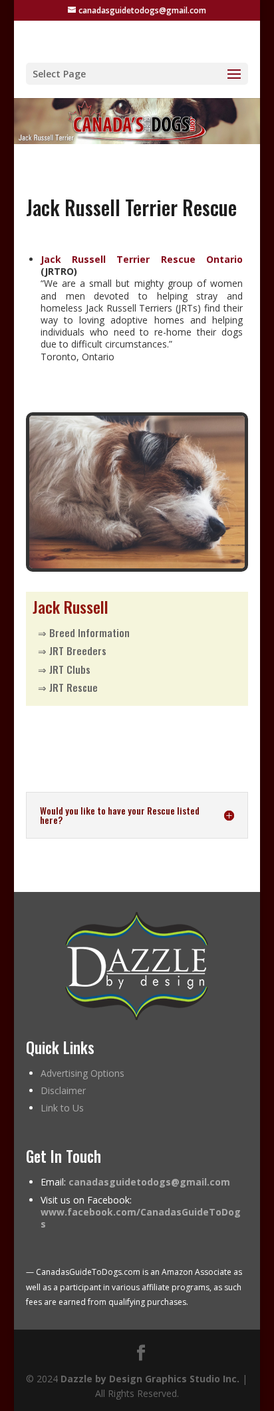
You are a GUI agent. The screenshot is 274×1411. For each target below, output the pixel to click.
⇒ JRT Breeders (72, 650)
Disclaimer (63, 1090)
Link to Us (62, 1107)
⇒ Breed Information (84, 632)
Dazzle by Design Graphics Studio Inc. (150, 1378)
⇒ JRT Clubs (64, 669)
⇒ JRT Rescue (68, 687)
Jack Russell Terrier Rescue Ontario (142, 259)
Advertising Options (82, 1073)
